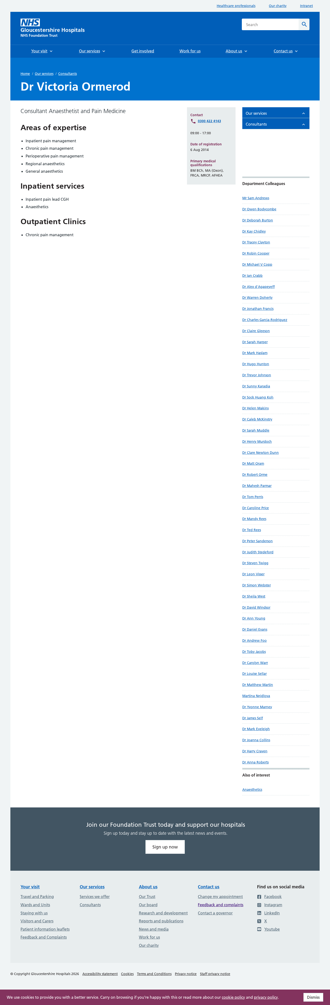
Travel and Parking (37, 896)
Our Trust (147, 896)
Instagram (273, 904)
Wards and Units (35, 904)
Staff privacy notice (215, 974)
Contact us (208, 887)
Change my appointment (220, 896)
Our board (148, 904)
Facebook (273, 896)
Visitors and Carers (37, 921)
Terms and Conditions (154, 974)
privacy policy (266, 997)
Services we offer (95, 896)
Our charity (278, 6)
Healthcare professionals (236, 6)
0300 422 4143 (209, 121)
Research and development (163, 913)
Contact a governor (215, 913)
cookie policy (233, 997)
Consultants (67, 73)
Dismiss (313, 997)
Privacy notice (186, 974)
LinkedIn (272, 913)
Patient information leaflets (45, 929)
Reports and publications (161, 921)
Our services (44, 73)
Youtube (272, 929)
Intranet (306, 6)
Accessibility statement (100, 974)
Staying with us (34, 913)
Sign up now (165, 847)
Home (25, 73)
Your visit (30, 887)
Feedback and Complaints (44, 937)
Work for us (149, 937)
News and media (154, 929)
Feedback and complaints (220, 904)
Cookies (127, 974)
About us (148, 887)
